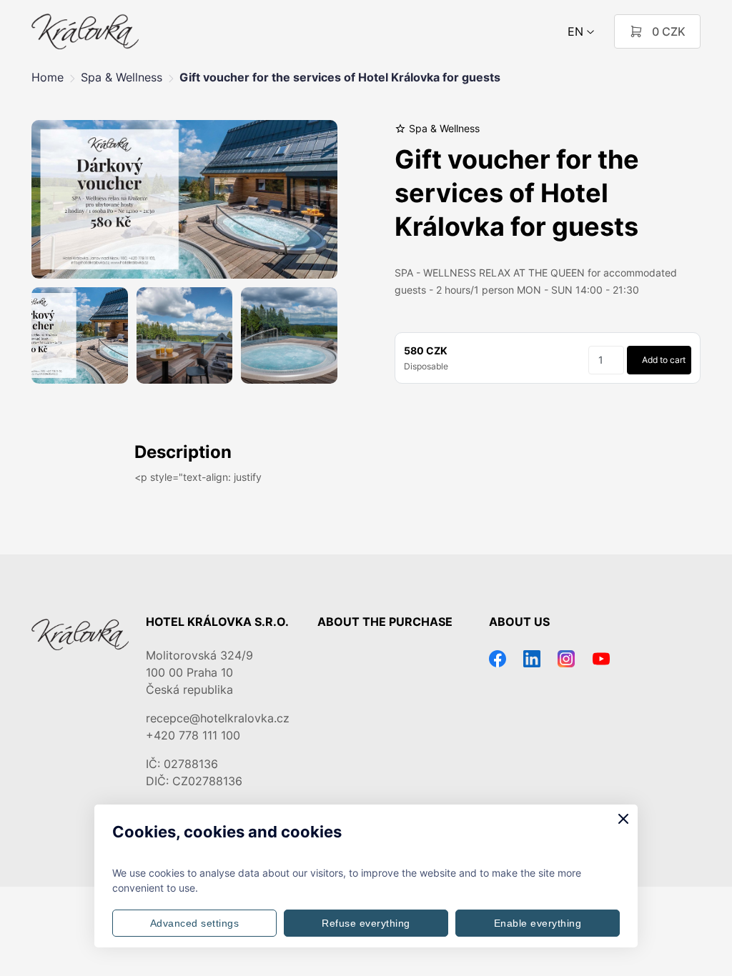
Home (47, 77)
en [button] (575, 31)
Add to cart (664, 359)
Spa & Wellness (121, 77)
